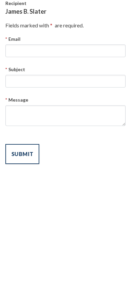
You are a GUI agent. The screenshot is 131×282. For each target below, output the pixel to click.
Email (14, 39)
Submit (22, 154)
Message (18, 100)
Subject (16, 69)
